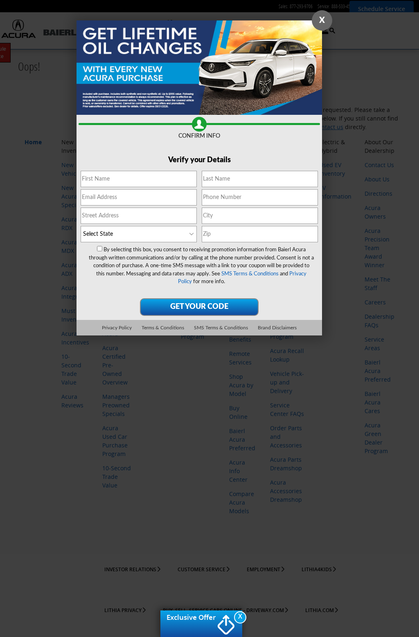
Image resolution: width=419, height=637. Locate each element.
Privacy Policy (117, 327)
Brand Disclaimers (277, 327)
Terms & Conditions (163, 327)
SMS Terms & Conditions (250, 274)
